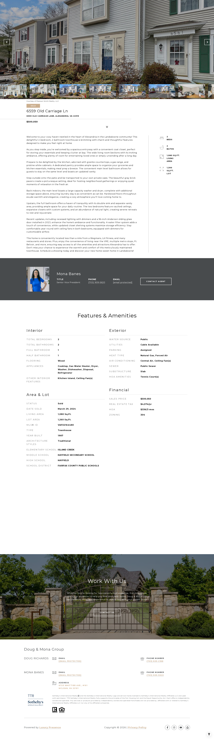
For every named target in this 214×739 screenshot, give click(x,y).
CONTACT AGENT (156, 281)
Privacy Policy (137, 727)
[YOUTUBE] (180, 727)
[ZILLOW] (187, 727)
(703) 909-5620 (96, 282)
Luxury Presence (50, 727)
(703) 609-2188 (155, 661)
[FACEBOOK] (167, 727)
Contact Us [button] (107, 612)
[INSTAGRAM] (174, 727)
